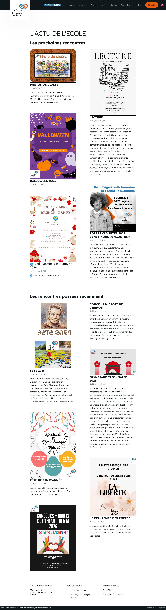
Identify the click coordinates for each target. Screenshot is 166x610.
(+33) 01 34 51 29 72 (52, 5)
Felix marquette (159, 608)
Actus (104, 5)
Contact (114, 5)
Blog (140, 5)
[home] (20, 10)
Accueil (72, 5)
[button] (83, 5)
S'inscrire (151, 5)
